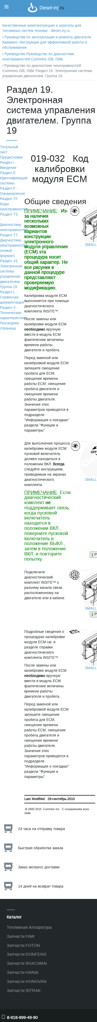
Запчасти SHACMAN (27, 963)
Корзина (74, 8)
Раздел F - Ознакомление (12, 191)
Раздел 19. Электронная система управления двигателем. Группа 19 (11, 274)
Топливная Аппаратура (29, 927)
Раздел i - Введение (8, 165)
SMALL (91, 244)
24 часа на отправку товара (41, 828)
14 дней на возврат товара (40, 886)
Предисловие (11, 157)
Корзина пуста (79, 13)
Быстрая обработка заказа (40, 848)
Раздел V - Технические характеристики (13, 312)
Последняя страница (9, 326)
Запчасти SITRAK (24, 990)
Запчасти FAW (20, 936)
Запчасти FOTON (23, 945)
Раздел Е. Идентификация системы (13, 178)
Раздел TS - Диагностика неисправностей (14, 222)
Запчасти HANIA (23, 972)
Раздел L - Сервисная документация (12, 297)
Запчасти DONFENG (27, 954)
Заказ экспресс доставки (38, 867)
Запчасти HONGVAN (27, 981)
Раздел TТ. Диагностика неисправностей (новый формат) (14, 245)
